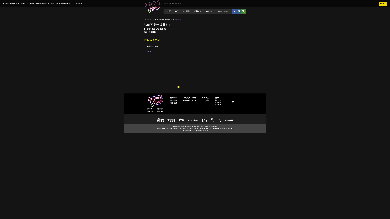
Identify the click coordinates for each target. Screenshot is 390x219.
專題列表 (173, 100)
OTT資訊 (205, 100)
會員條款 (218, 102)
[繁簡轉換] (243, 11)
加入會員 (218, 100)
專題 (177, 11)
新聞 (169, 11)
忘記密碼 (218, 104)
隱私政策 (150, 111)
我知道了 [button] (383, 3)
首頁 (154, 19)
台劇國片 (209, 11)
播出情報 (186, 11)
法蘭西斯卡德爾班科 (165, 19)
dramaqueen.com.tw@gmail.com (222, 128)
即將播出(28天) (189, 100)
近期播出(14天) (189, 98)
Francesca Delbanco (155, 28)
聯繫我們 (160, 111)
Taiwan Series (222, 11)
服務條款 (160, 109)
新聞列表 (173, 98)
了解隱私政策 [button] (79, 3)
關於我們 (150, 109)
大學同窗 (152, 46)
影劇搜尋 (197, 11)
